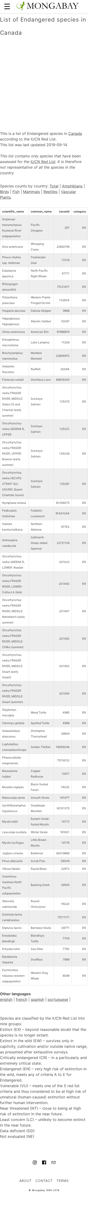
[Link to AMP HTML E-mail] (53, 1163)
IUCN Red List (43, 161)
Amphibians (72, 186)
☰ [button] (7, 6)
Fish (15, 191)
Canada (75, 133)
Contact (44, 1181)
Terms (63, 1181)
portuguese (58, 999)
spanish (37, 999)
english (6, 999)
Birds (4, 191)
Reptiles (50, 191)
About (25, 1181)
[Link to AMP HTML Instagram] (34, 1163)
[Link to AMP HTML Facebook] (44, 1163)
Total (54, 186)
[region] (44, 78)
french (21, 999)
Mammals (31, 191)
